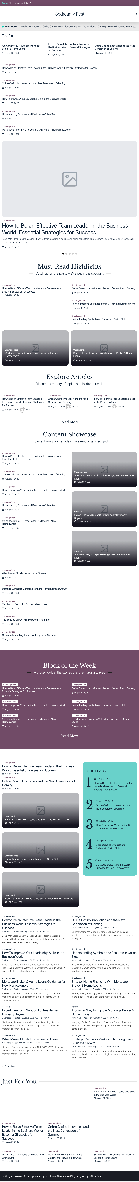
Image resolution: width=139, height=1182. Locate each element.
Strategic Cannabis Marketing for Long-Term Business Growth (34, 588)
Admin (28, 409)
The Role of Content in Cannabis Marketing (24, 604)
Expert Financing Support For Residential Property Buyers (30, 1012)
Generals (78, 511)
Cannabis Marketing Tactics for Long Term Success (29, 635)
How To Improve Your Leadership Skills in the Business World (34, 98)
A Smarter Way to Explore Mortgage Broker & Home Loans (21, 47)
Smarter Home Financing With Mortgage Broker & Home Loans (100, 983)
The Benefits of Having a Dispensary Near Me (25, 619)
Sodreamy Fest (69, 14)
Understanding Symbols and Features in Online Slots (29, 114)
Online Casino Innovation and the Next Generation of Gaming (59, 26)
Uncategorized (8, 220)
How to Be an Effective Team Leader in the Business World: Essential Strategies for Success (69, 47)
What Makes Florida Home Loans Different (24, 573)
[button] (134, 49)
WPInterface (95, 1176)
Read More (69, 422)
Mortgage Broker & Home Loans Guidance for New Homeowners (36, 129)
